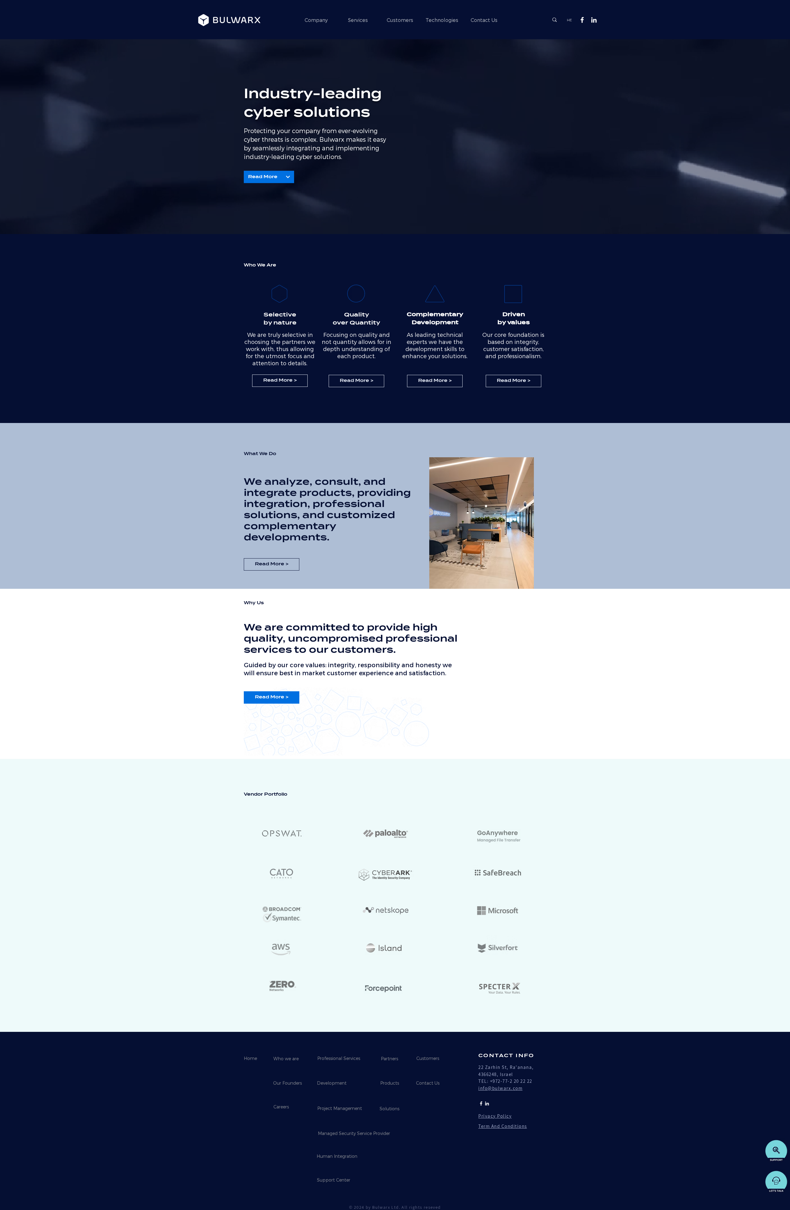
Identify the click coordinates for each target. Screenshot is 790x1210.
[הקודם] (33, 140)
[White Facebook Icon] (582, 20)
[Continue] (288, 177)
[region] (288, 912)
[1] (395, 186)
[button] (775, 1182)
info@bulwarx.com (500, 1088)
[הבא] (756, 140)
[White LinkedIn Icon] (594, 20)
